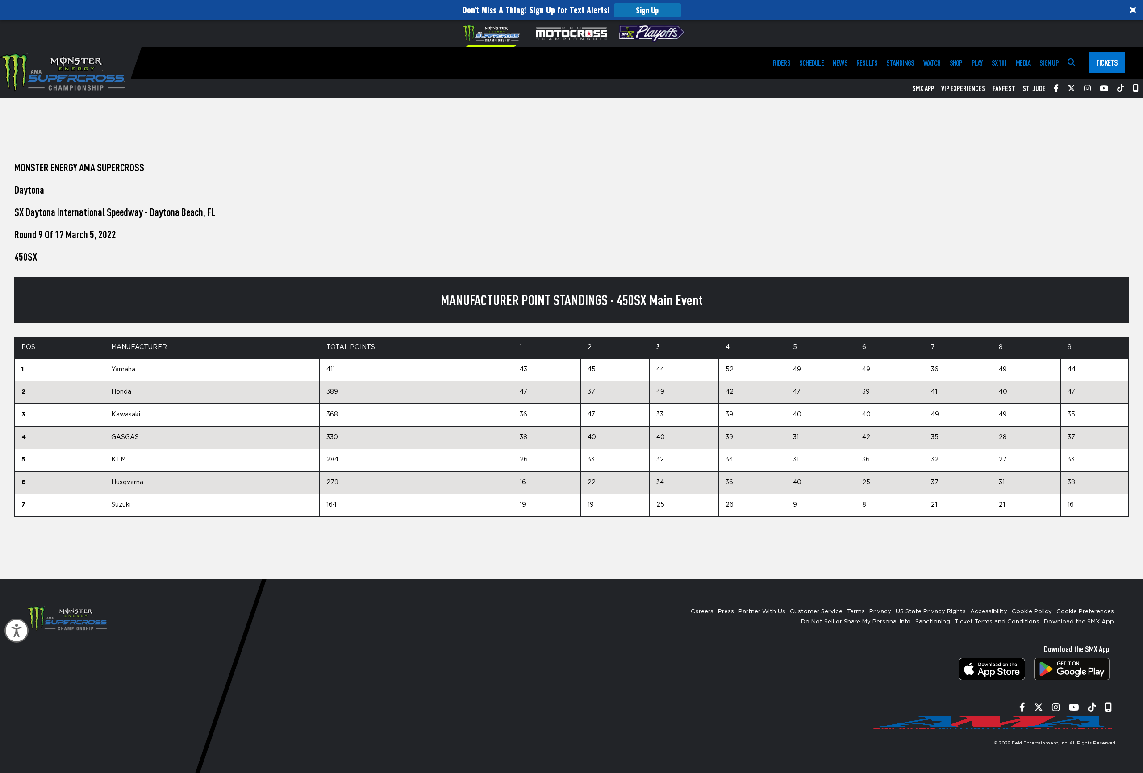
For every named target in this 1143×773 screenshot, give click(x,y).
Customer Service (816, 612)
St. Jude (1034, 88)
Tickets (1107, 62)
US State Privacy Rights (931, 612)
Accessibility (988, 612)
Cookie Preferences (1085, 612)
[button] (571, 10)
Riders (781, 62)
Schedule (811, 62)
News (840, 62)
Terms (856, 612)
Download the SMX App (1079, 622)
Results (867, 62)
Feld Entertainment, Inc (1039, 743)
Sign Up (647, 10)
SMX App (923, 88)
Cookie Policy (1032, 612)
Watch (932, 62)
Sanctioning (932, 622)
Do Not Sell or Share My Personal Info (856, 622)
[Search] (1071, 63)
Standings (900, 62)
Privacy (880, 612)
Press (726, 612)
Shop (956, 62)
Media (1023, 62)
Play (977, 62)
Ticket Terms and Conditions (997, 622)
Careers (702, 612)
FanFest (1004, 88)
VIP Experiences (963, 88)
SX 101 (999, 62)
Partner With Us (761, 612)
